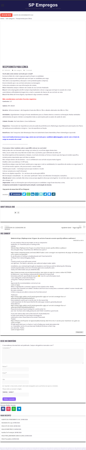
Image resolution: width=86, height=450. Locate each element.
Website (13, 248)
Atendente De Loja (6, 423)
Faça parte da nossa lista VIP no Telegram (16, 189)
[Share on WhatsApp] (28, 194)
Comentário (7, 348)
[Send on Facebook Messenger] (49, 194)
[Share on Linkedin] (32, 194)
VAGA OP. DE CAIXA (7, 426)
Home (2, 18)
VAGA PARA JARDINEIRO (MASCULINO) (13, 436)
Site (4, 379)
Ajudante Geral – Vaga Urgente (71, 226)
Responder (79, 332)
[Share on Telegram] (45, 194)
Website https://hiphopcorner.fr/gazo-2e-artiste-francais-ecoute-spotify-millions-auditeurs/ (43, 238)
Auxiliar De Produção (7, 432)
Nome (5, 366)
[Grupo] (13, 409)
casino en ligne (15, 285)
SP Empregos (43, 4)
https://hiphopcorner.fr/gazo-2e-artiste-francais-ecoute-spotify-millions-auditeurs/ (41, 248)
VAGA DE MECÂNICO (7, 429)
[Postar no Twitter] (24, 194)
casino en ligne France (17, 329)
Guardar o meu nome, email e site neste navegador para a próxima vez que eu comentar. (31, 386)
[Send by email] (37, 194)
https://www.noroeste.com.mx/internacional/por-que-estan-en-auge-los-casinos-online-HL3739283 (41, 272)
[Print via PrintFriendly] (41, 194)
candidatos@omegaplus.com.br (57, 137)
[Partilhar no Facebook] (15, 194)
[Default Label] (19, 409)
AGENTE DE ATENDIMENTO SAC (23, 15)
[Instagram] (8, 409)
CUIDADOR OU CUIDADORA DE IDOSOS (15, 227)
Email (5, 373)
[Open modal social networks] (53, 194)
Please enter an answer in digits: (12, 389)
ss (11, 259)
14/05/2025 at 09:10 (78, 240)
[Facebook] (3, 409)
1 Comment (28, 70)
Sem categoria (10, 18)
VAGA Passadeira (6, 439)
